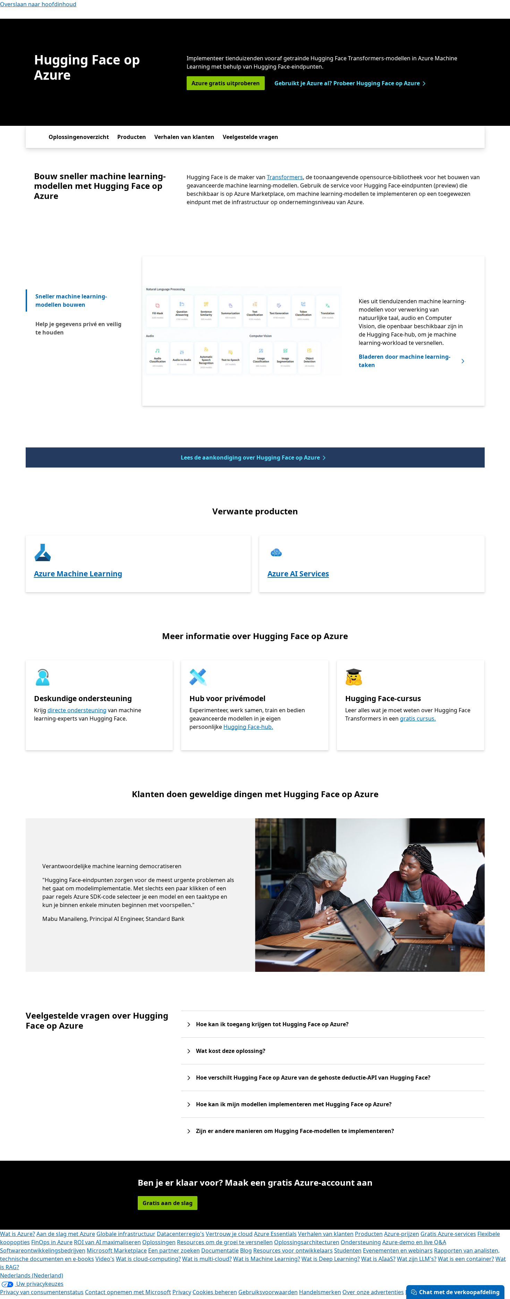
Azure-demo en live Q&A (414, 1242)
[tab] (79, 300)
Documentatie (220, 1250)
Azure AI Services (298, 573)
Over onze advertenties (373, 1292)
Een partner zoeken (174, 1250)
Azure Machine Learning (78, 573)
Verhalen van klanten (184, 137)
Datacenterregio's (180, 1234)
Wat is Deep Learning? (330, 1259)
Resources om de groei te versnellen (225, 1242)
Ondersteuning (361, 1242)
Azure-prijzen (401, 1234)
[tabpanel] (313, 331)
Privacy (181, 1292)
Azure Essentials (275, 1234)
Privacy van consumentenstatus (42, 1292)
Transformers (285, 177)
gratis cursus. (418, 718)
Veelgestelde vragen (250, 137)
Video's (104, 1259)
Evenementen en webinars (398, 1250)
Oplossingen (159, 1242)
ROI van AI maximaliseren (107, 1242)
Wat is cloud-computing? (148, 1259)
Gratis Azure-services (448, 1234)
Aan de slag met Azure (65, 1234)
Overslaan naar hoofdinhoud (38, 4)
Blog (246, 1250)
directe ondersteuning (77, 710)
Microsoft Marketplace (117, 1250)
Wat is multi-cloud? (207, 1259)
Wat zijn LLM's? (416, 1259)
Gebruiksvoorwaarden (268, 1292)
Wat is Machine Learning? (266, 1259)
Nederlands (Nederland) (31, 1275)
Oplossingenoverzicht (79, 137)
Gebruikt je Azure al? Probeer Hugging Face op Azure (347, 83)
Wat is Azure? (17, 1234)
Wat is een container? (466, 1259)
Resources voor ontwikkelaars (293, 1250)
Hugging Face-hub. (248, 727)
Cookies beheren (215, 1292)
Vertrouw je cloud (229, 1234)
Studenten (348, 1250)
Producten (131, 137)
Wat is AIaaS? (378, 1259)
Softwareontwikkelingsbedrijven (42, 1250)
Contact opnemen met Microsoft (128, 1292)
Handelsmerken (320, 1292)
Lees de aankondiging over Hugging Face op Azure (250, 457)
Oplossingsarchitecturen (306, 1242)
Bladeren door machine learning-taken (404, 361)
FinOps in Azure (52, 1242)
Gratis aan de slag (168, 1203)
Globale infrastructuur (125, 1234)
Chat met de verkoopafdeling (459, 1292)
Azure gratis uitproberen (226, 83)
